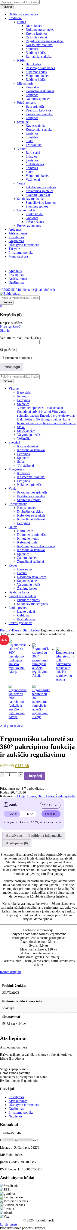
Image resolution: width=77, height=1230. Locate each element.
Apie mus (15, 271)
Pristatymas (16, 275)
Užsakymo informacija (24, 1105)
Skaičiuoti (51, 813)
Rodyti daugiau (10, 972)
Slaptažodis (7, 349)
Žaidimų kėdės (66, 796)
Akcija (20, 796)
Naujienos (15, 1116)
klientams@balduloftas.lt (38, 289)
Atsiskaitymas (18, 278)
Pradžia (5, 630)
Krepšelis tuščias (11, 323)
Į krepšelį (34, 776)
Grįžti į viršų (8, 1224)
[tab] (14, 835)
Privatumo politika (21, 1112)
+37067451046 (10, 289)
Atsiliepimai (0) (17, 843)
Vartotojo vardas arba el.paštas (20, 338)
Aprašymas (14, 835)
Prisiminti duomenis (18, 358)
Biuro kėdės (31, 630)
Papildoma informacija (45, 835)
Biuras (16, 630)
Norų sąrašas (10, 326)
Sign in (5, 330)
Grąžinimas (16, 282)
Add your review (11, 726)
